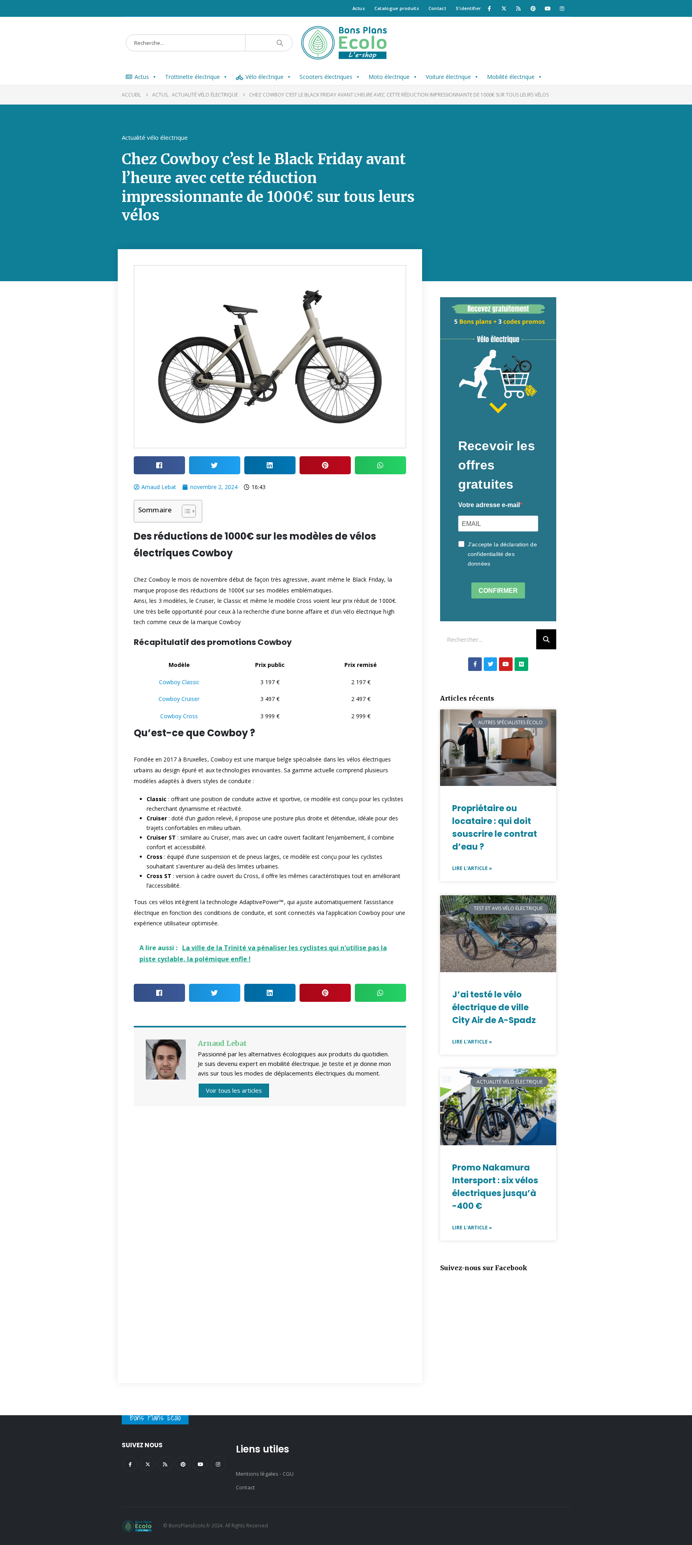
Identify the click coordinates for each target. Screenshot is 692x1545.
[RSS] (518, 8)
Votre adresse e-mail (489, 505)
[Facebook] (489, 8)
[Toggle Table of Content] (185, 511)
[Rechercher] (546, 639)
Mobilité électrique (511, 77)
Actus (358, 8)
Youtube (200, 1463)
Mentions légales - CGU (265, 1473)
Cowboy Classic (179, 682)
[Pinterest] (533, 8)
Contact (437, 8)
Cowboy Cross (179, 716)
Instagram (218, 1463)
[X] (504, 8)
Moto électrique (389, 77)
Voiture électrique (448, 77)
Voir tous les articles (234, 1090)
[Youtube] (547, 8)
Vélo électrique (264, 77)
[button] (159, 465)
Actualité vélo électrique (155, 137)
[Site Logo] (346, 43)
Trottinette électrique (192, 77)
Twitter (147, 1463)
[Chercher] (280, 43)
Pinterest (182, 1463)
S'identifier (468, 8)
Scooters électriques (326, 77)
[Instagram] (562, 8)
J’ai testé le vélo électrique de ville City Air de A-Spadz (494, 1007)
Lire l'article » (472, 868)
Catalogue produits (396, 8)
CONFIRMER (498, 590)
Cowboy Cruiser (179, 699)
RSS (165, 1463)
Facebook (130, 1463)
